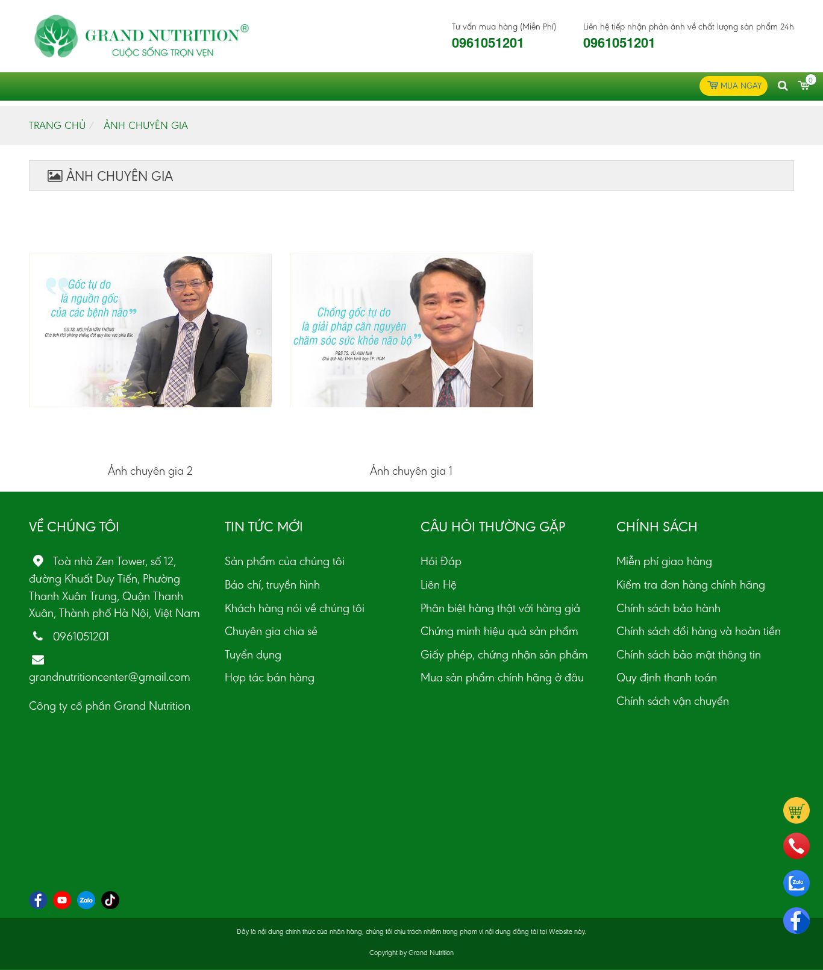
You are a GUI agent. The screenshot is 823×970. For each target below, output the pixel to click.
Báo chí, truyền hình (272, 584)
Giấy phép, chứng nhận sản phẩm (504, 654)
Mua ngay (741, 86)
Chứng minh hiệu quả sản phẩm (499, 631)
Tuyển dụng (253, 654)
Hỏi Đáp (441, 561)
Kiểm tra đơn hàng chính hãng (690, 584)
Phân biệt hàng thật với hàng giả (500, 608)
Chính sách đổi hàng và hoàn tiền (698, 631)
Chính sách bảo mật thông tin (688, 654)
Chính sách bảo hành (668, 608)
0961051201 (488, 42)
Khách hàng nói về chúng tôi (295, 608)
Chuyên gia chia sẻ (271, 631)
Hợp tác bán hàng (269, 677)
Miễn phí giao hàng (664, 561)
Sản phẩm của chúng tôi (285, 561)
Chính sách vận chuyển (672, 700)
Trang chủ (57, 125)
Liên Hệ (439, 584)
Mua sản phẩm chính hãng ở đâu (502, 677)
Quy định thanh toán (666, 677)
